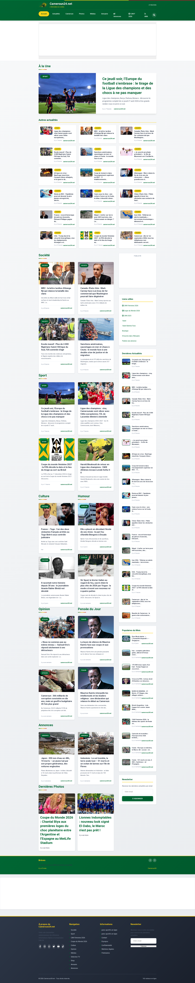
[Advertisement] (97, 40)
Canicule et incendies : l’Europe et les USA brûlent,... (140, 736)
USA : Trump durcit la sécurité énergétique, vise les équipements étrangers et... (64, 239)
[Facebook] (40, 946)
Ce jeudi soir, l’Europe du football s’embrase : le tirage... (141, 362)
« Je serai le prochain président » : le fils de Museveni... (140, 442)
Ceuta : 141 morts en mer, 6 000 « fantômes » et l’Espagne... (142, 762)
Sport (73, 934)
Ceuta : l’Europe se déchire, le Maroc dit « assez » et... (142, 749)
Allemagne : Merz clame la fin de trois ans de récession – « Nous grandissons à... (144, 176)
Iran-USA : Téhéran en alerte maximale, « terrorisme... (142, 561)
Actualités (56, 14)
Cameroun (69, 14)
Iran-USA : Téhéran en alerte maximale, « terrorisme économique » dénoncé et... (144, 218)
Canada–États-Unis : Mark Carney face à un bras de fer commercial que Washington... (144, 134)
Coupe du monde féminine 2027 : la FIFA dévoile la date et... (142, 588)
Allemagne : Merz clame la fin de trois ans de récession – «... (142, 482)
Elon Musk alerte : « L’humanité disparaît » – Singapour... (140, 639)
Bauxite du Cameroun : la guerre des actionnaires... (141, 614)
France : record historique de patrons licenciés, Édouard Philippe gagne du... (64, 218)
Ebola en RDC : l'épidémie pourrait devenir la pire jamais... (141, 495)
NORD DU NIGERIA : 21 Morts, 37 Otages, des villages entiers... (140, 693)
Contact (104, 938)
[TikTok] (62, 946)
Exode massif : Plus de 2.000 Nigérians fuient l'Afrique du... (142, 415)
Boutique (125, 331)
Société (73, 930)
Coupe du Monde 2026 (132, 311)
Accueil (44, 14)
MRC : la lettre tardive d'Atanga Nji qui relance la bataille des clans (104, 133)
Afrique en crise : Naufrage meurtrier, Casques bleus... (142, 455)
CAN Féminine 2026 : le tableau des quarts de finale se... (142, 722)
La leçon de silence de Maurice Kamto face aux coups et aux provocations (95, 645)
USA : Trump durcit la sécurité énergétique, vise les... (141, 574)
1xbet (124, 321)
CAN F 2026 (131, 15)
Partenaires (106, 953)
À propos (105, 941)
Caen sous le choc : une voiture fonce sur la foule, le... (141, 509)
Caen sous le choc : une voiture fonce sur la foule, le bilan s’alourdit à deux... (104, 196)
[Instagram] (44, 946)
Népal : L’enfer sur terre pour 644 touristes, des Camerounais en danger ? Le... (104, 218)
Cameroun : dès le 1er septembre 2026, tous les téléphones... (141, 602)
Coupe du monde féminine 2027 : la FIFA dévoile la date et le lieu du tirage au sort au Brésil (56, 467)
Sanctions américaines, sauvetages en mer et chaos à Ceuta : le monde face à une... (103, 155)
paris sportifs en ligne (109, 930)
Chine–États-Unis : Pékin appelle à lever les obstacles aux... (142, 523)
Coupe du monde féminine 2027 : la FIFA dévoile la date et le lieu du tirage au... (104, 239)
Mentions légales (108, 949)
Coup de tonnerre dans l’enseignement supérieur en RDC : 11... (142, 468)
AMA (146, 16)
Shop (73, 961)
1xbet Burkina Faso (129, 326)
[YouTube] (58, 946)
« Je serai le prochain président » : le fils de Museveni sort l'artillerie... (144, 154)
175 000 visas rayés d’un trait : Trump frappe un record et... (141, 667)
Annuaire (104, 14)
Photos (81, 14)
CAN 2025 (127, 316)
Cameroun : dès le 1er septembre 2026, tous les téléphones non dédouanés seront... (144, 239)
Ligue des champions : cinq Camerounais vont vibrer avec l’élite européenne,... (63, 134)
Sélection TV (75, 957)
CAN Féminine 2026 (131, 306)
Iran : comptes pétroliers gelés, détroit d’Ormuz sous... (141, 653)
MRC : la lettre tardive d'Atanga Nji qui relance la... (142, 388)
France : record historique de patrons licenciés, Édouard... (141, 537)
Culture (73, 945)
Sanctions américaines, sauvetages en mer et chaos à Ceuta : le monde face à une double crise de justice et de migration (94, 349)
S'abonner (137, 798)
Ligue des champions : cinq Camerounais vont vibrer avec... (142, 375)
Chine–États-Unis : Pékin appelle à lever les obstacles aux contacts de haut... (144, 197)
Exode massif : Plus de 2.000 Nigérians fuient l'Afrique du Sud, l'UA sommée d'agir (55, 347)
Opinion (73, 949)
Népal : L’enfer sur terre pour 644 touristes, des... (142, 549)
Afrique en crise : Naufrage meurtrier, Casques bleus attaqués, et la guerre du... (63, 176)
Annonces (117, 16)
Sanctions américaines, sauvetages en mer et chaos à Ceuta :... (142, 428)
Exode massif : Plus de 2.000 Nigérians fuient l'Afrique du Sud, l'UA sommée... (62, 155)
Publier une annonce (129, 341)
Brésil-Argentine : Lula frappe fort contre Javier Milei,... (141, 707)
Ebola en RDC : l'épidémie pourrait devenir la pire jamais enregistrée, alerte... (63, 197)
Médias (93, 14)
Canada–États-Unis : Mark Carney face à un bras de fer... (141, 401)
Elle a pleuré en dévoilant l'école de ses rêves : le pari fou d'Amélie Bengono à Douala (95, 532)
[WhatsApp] (49, 946)
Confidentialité (107, 945)
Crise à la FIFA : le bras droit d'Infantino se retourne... (142, 680)
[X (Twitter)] (53, 946)
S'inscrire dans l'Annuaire (131, 336)
